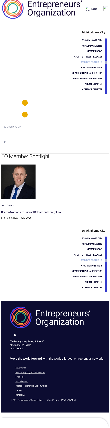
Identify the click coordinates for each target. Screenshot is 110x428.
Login (94, 9)
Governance (20, 368)
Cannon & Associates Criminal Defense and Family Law (31, 212)
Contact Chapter (92, 89)
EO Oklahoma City (92, 40)
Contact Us (20, 395)
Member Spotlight (91, 62)
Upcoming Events (92, 45)
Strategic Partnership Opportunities (31, 386)
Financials (19, 377)
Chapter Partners (91, 67)
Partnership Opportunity (87, 78)
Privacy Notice (68, 400)
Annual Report (21, 381)
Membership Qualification (87, 73)
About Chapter (93, 84)
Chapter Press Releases (88, 56)
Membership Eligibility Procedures (30, 372)
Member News (94, 51)
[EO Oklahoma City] (25, 103)
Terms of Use (52, 400)
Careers (18, 390)
